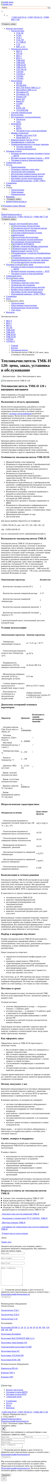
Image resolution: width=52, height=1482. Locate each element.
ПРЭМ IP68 (21, 85)
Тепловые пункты (14, 151)
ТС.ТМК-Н (21, 42)
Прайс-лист (6, 1242)
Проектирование (18, 167)
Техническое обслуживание (23, 172)
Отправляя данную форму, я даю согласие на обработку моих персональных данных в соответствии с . (25, 1292)
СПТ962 (19, 76)
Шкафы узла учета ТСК (26, 135)
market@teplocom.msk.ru (16, 201)
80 (40, 1327)
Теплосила (20, 119)
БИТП (19, 128)
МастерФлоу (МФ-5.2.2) (26, 90)
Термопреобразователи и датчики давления (30, 144)
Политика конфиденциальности (15, 1421)
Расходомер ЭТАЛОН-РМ (12, 1355)
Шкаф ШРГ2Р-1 (23, 137)
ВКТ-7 (19, 56)
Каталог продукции (14, 28)
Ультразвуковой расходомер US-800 (16, 1347)
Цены (8, 185)
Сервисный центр (14, 162)
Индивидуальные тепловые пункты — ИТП (30, 158)
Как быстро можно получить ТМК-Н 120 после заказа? (27, 1205)
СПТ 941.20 (21, 69)
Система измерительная (21, 112)
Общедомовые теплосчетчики (24, 305)
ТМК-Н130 (21, 67)
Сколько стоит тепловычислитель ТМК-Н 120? (23, 1198)
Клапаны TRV (7, 1377)
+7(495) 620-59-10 (18, 17)
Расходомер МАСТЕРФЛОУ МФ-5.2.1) (18, 1338)
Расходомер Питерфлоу (11, 1334)
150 (47, 1327)
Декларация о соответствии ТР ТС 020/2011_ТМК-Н (24, 1218)
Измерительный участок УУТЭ (24, 140)
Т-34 (18, 44)
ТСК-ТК (19, 33)
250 (6, 1330)
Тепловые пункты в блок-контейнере (27, 160)
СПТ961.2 (20, 74)
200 (2, 1330)
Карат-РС (20, 101)
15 (19, 1327)
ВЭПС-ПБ (20, 108)
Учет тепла (16, 310)
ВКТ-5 (19, 58)
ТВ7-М (19, 53)
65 (37, 1327)
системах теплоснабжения (20, 414)
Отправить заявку (9, 24)
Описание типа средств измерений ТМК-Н (20, 1214)
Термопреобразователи (26, 149)
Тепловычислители (19, 49)
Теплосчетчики (17, 31)
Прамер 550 (21, 97)
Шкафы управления (19, 133)
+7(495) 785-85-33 (34, 17)
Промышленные (18, 194)
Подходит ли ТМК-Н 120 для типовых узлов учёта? (25, 1207)
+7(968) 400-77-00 (40, 217)
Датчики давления (24, 147)
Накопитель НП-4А (9, 1368)
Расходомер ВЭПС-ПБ (10, 1360)
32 (28, 1327)
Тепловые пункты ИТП (16, 1394)
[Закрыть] (4, 1478)
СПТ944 (19, 72)
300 (10, 1330)
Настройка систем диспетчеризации (26, 178)
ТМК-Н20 (20, 60)
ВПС (18, 106)
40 (31, 1327)
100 (43, 1327)
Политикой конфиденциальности (15, 1294)
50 (34, 1327)
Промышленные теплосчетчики (25, 308)
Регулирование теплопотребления (26, 117)
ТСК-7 (19, 37)
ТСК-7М (20, 40)
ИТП (18, 126)
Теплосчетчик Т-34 (9, 1319)
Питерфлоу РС (22, 92)
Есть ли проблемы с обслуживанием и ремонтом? (24, 1203)
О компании (11, 183)
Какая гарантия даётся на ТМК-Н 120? (19, 1201)
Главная (14, 345)
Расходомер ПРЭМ (9, 1327)
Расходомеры (16, 81)
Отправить (6, 1297)
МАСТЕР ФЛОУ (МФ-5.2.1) (28, 87)
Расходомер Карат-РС (10, 1351)
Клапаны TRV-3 (8, 1373)
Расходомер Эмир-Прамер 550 (14, 1343)
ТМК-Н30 (20, 62)
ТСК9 (18, 35)
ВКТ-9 (19, 51)
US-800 (19, 103)
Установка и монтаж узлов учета (25, 169)
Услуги (9, 165)
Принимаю (6, 1475)
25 (25, 1327)
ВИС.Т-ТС (20, 47)
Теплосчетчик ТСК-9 (10, 1314)
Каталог (14, 348)
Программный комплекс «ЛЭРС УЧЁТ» (28, 181)
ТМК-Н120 (21, 65)
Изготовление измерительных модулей (28, 174)
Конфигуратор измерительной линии (27, 176)
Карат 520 (20, 99)
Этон (18, 122)
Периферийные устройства (23, 142)
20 (22, 1327)
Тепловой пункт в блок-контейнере (31, 131)
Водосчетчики (17, 115)
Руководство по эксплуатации (15, 1233)
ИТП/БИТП (16, 124)
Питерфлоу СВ (22, 94)
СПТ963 (19, 78)
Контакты (10, 197)
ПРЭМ (19, 83)
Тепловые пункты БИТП (17, 1392)
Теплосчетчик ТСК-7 (10, 1310)
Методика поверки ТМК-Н (13, 1222)
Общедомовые (17, 192)
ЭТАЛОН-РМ (22, 110)
